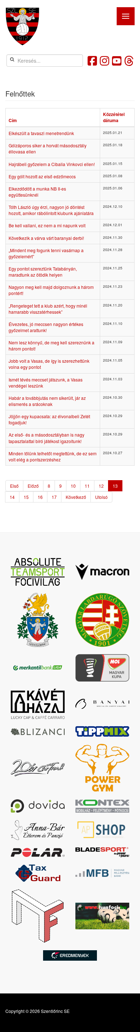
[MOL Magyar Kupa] (102, 668)
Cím (13, 120)
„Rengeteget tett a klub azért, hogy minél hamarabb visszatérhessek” (48, 309)
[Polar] (38, 852)
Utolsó (101, 497)
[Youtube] (116, 60)
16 (40, 497)
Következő (76, 497)
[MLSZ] (102, 620)
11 (87, 486)
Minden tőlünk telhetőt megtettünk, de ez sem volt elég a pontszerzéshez (53, 456)
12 (101, 486)
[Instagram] (104, 60)
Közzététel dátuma (114, 117)
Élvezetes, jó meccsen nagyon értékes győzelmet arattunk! (46, 327)
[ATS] (38, 572)
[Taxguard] (38, 873)
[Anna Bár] (38, 830)
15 (26, 497)
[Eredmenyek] (70, 955)
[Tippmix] (102, 731)
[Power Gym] (102, 768)
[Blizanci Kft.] (38, 731)
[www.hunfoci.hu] (102, 916)
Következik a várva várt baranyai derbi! (46, 238)
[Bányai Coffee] (102, 704)
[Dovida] (38, 806)
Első (14, 486)
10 (73, 486)
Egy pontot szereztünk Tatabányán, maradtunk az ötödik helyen (43, 271)
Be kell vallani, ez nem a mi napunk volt (47, 225)
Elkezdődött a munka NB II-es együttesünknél (37, 192)
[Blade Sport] (102, 852)
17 (54, 497)
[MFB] (102, 873)
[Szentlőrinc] (38, 620)
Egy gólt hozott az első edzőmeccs (42, 176)
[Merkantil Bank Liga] (38, 668)
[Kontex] (102, 806)
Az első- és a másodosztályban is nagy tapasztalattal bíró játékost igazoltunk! (46, 438)
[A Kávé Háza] (38, 704)
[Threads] (129, 60)
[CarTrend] (38, 768)
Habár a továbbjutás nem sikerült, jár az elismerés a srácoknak (47, 401)
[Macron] (102, 572)
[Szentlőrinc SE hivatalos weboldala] (22, 26)
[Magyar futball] (38, 916)
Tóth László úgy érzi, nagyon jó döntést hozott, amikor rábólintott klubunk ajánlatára (51, 210)
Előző (33, 486)
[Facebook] (92, 60)
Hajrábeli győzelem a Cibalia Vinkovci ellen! (52, 164)
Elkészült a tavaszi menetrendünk (41, 133)
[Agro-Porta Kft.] (102, 830)
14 (12, 497)
